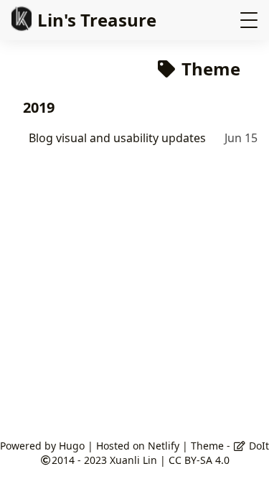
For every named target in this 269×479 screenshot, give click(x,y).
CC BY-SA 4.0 (199, 460)
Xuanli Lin (133, 460)
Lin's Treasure (96, 20)
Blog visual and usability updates (117, 138)
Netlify (163, 445)
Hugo (72, 445)
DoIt (257, 445)
